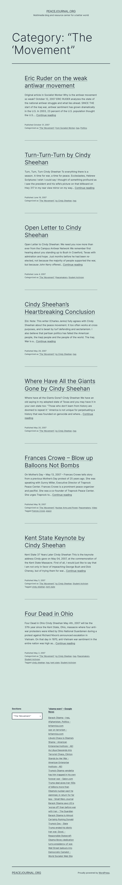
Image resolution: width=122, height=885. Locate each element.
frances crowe (38, 511)
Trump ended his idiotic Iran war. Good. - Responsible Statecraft (60, 831)
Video (94, 507)
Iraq (77, 128)
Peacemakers (61, 277)
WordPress (104, 873)
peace (48, 511)
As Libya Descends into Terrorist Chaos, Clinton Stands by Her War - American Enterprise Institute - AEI (60, 758)
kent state (50, 587)
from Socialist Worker (65, 128)
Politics (83, 128)
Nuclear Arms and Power (66, 507)
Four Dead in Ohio (49, 613)
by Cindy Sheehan (63, 200)
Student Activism (76, 277)
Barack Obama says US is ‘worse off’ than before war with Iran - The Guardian (62, 807)
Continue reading (46, 115)
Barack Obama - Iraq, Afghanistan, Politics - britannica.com (59, 721)
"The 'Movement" (46, 128)
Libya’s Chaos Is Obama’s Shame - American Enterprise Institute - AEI (61, 742)
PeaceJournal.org (61, 11)
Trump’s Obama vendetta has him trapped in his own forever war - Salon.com (62, 774)
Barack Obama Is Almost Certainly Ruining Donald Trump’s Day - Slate (60, 819)
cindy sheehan (38, 587)
